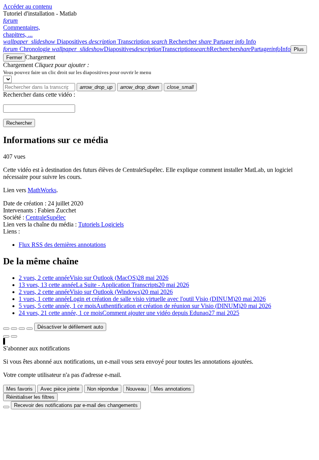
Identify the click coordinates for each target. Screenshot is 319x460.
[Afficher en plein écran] (6, 328)
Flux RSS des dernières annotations (62, 244)
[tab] (46, 41)
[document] (159, 72)
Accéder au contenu (27, 6)
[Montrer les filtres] (14, 328)
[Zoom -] (22, 328)
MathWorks (42, 190)
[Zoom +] (29, 328)
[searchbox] (39, 87)
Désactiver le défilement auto (70, 327)
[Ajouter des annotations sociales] (6, 336)
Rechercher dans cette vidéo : (39, 94)
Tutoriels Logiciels (101, 224)
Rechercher (19, 123)
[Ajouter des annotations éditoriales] (14, 336)
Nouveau (136, 389)
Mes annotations (172, 389)
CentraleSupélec (46, 217)
